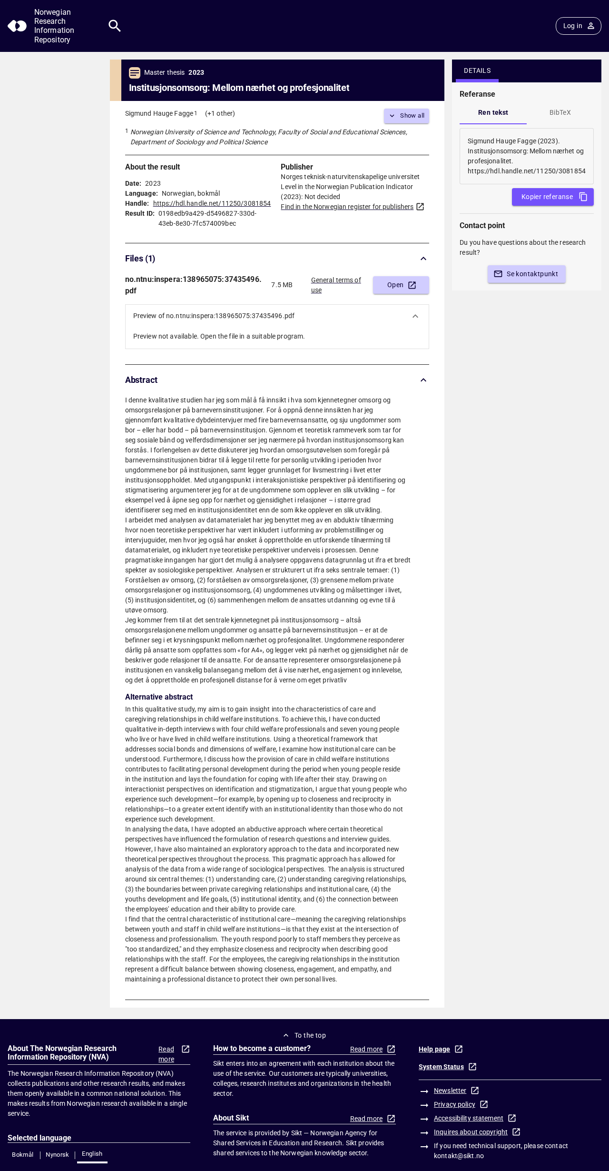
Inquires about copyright (471, 1132)
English (92, 1153)
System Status (441, 1067)
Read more (166, 1054)
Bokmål (22, 1154)
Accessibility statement (468, 1118)
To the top (310, 1035)
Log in (572, 26)
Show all (412, 115)
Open (395, 285)
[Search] (115, 26)
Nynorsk (57, 1154)
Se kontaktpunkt (532, 274)
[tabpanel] (527, 156)
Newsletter (450, 1090)
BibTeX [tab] (560, 112)
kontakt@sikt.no (459, 1156)
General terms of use (336, 285)
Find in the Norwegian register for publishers (347, 206)
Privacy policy (454, 1104)
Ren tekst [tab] (493, 112)
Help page (434, 1049)
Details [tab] (477, 70)
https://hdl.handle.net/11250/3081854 (212, 203)
